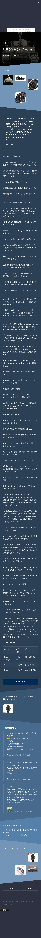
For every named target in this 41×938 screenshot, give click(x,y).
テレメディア (30, 665)
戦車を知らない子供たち (12, 901)
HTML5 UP (11, 904)
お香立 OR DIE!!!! (11, 832)
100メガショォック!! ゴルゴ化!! (16, 835)
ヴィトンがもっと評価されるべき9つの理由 (21, 830)
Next (29, 888)
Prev (11, 888)
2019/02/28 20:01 (25, 755)
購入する (21, 682)
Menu (38, 2)
